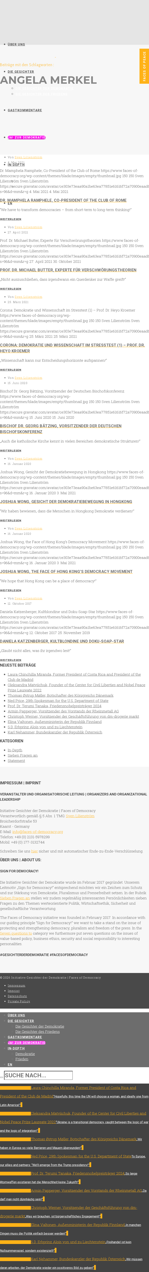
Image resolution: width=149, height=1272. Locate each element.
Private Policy (19, 1001)
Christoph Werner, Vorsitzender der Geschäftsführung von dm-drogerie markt (73, 716)
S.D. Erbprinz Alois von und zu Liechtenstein (45, 726)
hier (34, 851)
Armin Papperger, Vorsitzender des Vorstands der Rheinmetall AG (63, 711)
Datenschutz (17, 996)
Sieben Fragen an (23, 755)
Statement (16, 760)
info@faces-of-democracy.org (37, 831)
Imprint (14, 991)
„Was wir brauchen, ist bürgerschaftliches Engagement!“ (62, 1216)
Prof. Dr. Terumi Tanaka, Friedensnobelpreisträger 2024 (54, 705)
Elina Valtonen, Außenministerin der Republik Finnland (55, 721)
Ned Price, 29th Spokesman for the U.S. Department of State (58, 700)
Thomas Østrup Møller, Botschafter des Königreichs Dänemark (60, 695)
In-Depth (15, 750)
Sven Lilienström (28, 157)
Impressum (16, 985)
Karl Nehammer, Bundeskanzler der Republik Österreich (55, 732)
